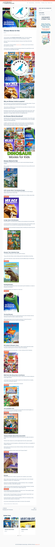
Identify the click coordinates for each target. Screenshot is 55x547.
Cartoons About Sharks (9, 529)
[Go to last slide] (4, 526)
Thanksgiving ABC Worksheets (7, 509)
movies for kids (18, 44)
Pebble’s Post (50, 2)
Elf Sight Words (33, 509)
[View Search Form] (27, 3)
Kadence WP (37, 544)
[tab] (18, 535)
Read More (6, 196)
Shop (46, 2)
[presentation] (11, 522)
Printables (43, 2)
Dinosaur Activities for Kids (8, 503)
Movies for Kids (15, 503)
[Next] (34, 526)
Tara (5, 32)
